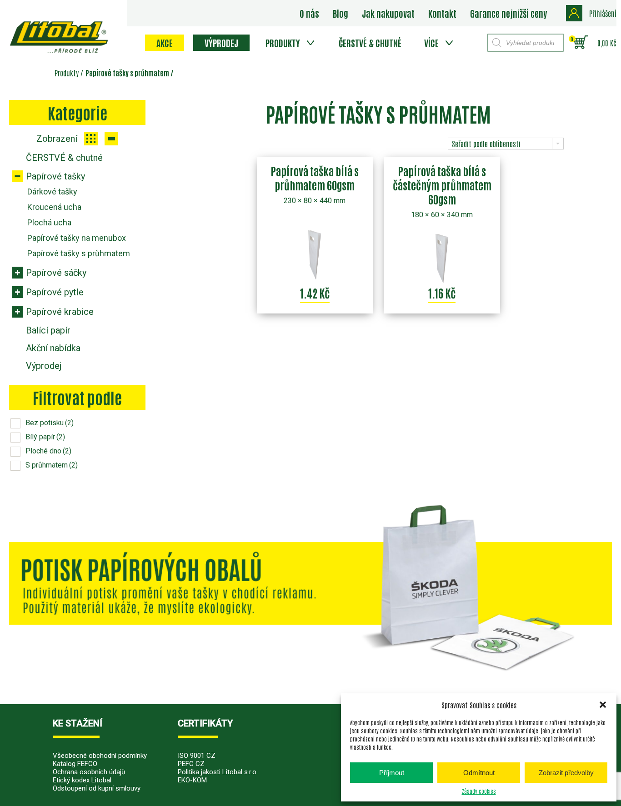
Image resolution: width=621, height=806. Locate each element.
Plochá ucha (49, 222)
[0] (580, 42)
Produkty (282, 43)
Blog (340, 13)
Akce (164, 43)
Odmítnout (479, 772)
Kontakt (442, 13)
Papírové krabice (60, 311)
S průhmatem (51, 465)
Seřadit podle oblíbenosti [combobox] (486, 143)
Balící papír (48, 330)
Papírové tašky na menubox (76, 238)
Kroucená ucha (54, 207)
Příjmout (391, 772)
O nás (309, 13)
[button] (602, 704)
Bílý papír (45, 437)
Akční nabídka (53, 348)
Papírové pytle (55, 292)
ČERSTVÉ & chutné (370, 43)
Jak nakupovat (388, 13)
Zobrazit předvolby (566, 772)
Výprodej (221, 43)
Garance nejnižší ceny (508, 13)
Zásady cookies (479, 791)
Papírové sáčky (56, 272)
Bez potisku (49, 422)
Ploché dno (48, 451)
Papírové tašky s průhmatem (78, 253)
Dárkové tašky (52, 191)
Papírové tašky (55, 176)
